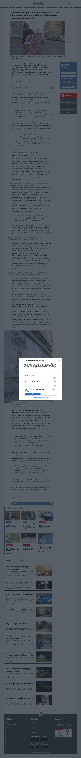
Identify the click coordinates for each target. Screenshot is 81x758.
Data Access (40, 397)
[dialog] (40, 379)
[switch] (54, 378)
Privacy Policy (46, 397)
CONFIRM (33, 393)
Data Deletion (34, 397)
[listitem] (40, 375)
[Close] (60, 360)
